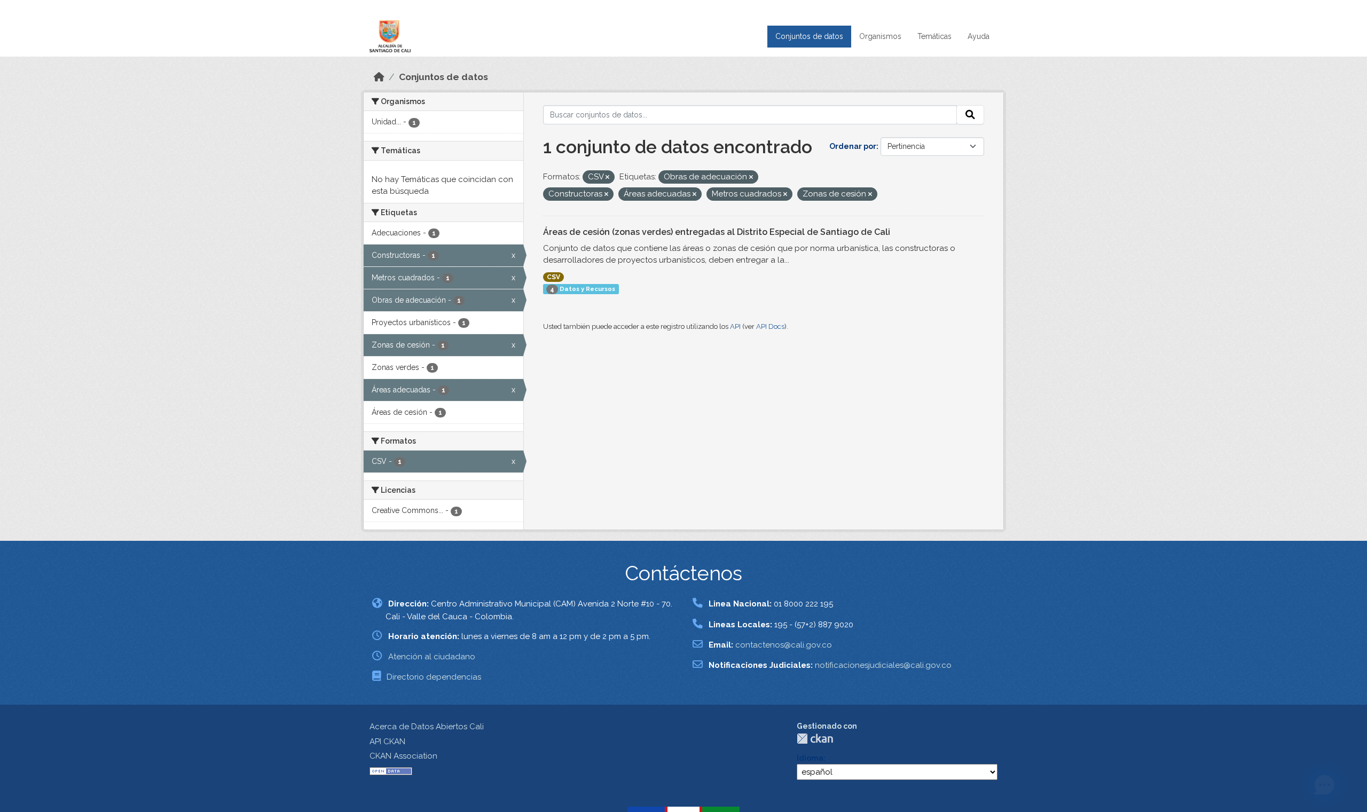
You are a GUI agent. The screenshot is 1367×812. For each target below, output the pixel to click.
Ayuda (978, 36)
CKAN (815, 738)
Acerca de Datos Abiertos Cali (427, 726)
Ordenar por (852, 146)
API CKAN (387, 741)
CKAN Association (403, 756)
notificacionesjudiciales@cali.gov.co (883, 665)
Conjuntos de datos (809, 36)
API (735, 326)
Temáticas (934, 36)
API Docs (770, 326)
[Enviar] (970, 114)
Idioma (810, 758)
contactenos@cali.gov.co (783, 645)
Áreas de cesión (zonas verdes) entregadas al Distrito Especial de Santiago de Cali (716, 232)
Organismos (880, 36)
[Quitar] (607, 177)
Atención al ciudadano (431, 656)
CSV (553, 277)
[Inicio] (379, 77)
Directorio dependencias (434, 677)
